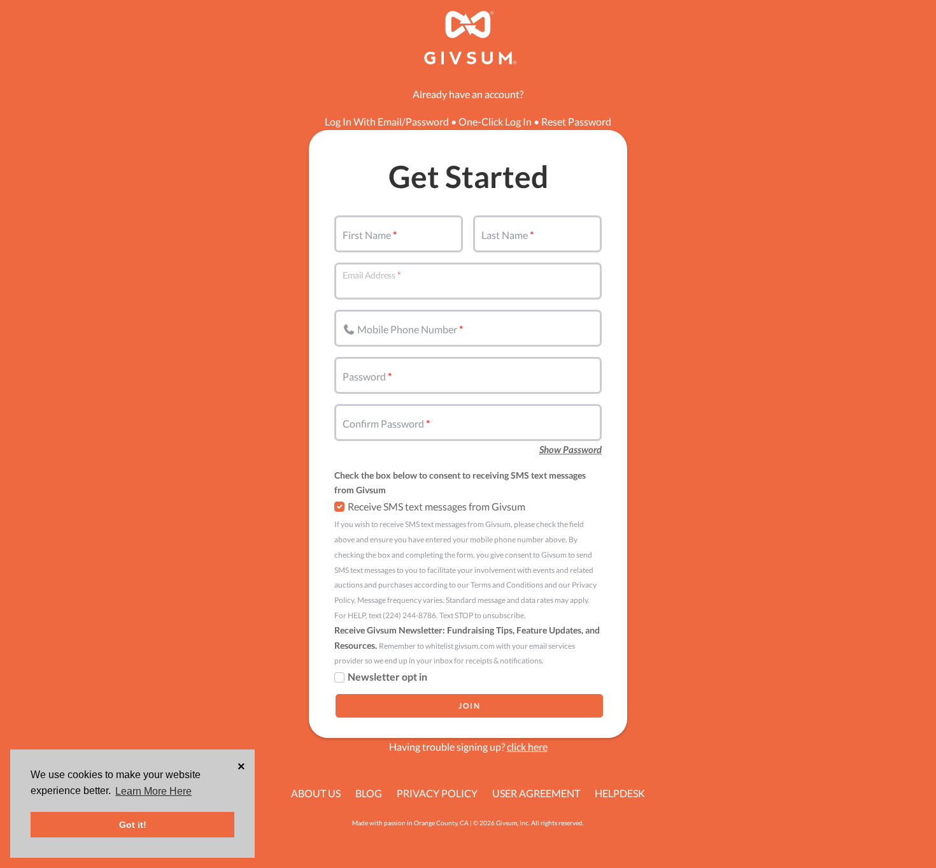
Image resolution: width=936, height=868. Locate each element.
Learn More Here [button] (153, 791)
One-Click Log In (495, 121)
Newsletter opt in (387, 676)
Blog (368, 793)
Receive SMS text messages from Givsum (436, 506)
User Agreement (536, 793)
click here (527, 747)
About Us (316, 793)
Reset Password (576, 121)
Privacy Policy (437, 793)
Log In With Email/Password (387, 121)
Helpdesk (620, 793)
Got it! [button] (132, 825)
